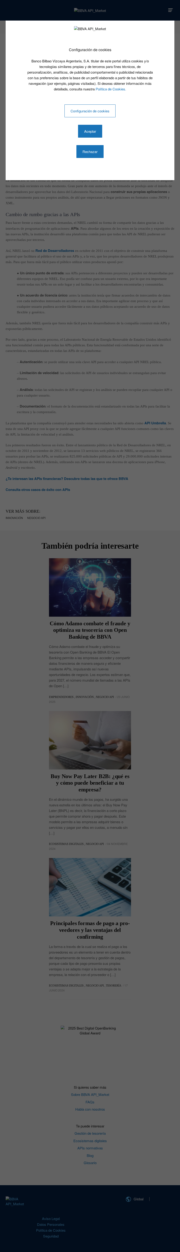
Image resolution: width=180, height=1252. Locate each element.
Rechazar (90, 151)
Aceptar (90, 131)
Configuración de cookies (90, 110)
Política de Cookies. (111, 88)
